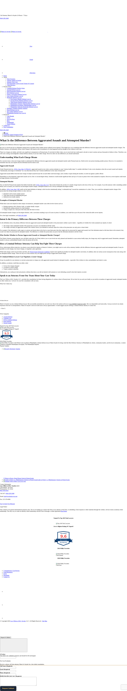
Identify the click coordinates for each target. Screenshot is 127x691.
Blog (8, 121)
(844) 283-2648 (4, 18)
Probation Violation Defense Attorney (17, 108)
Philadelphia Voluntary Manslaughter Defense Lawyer (25, 103)
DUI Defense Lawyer (13, 93)
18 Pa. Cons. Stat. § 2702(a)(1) (22, 169)
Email (5, 669)
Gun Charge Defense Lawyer (15, 96)
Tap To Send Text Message (7, 504)
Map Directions (4, 490)
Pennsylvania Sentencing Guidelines (40, 252)
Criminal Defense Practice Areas (16, 88)
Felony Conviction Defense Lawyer (17, 94)
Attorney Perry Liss (12, 82)
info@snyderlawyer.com (10, 496)
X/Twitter (2, 654)
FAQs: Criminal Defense (10, 320)
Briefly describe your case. (11, 676)
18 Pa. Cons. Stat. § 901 (13, 189)
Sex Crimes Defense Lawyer (15, 111)
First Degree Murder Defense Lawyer (20, 99)
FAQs (8, 117)
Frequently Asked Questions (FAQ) (13, 134)
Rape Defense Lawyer (13, 110)
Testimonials (10, 122)
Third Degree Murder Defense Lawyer (21, 102)
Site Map (44, 621)
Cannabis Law (7, 318)
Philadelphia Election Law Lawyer (16, 113)
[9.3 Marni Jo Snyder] (6, 339)
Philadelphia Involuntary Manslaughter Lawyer (23, 105)
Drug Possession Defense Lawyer (16, 91)
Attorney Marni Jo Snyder (14, 80)
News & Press (11, 119)
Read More (64, 511)
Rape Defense (7, 321)
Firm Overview (11, 79)
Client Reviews (11, 85)
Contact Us (6, 125)
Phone (5, 672)
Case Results (10, 116)
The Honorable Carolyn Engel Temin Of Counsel (20, 83)
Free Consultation (8, 127)
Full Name (6, 666)
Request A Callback (5, 637)
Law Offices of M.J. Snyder (18, 621)
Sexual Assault (7, 323)
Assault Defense (7, 317)
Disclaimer (6, 575)
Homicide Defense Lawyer (14, 97)
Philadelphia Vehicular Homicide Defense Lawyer (24, 107)
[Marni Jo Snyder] (11, 31)
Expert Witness (11, 124)
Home (5, 76)
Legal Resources (8, 572)
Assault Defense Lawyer (13, 90)
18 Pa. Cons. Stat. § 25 (42, 185)
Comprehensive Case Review (11, 570)
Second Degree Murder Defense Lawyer (21, 100)
